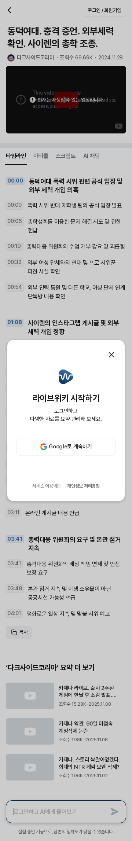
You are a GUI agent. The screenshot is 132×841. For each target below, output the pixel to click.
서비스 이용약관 (46, 486)
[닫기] (111, 355)
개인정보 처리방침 (83, 486)
